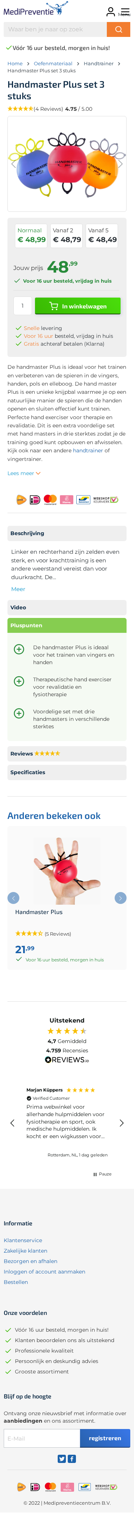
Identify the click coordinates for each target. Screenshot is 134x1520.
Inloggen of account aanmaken (44, 1271)
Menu (124, 14)
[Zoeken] (118, 29)
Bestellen (16, 1282)
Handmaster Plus (39, 911)
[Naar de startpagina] (30, 9)
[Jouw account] (109, 9)
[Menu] (124, 9)
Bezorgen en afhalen (30, 1261)
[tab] (67, 533)
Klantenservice (23, 1240)
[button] (13, 1123)
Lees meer (21, 473)
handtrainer (88, 450)
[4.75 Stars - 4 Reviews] (47, 754)
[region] (67, 1122)
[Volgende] (120, 164)
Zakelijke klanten (25, 1250)
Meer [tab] (18, 589)
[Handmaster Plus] (67, 871)
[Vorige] (13, 164)
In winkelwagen (84, 306)
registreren (105, 1437)
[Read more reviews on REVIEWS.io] (67, 1060)
